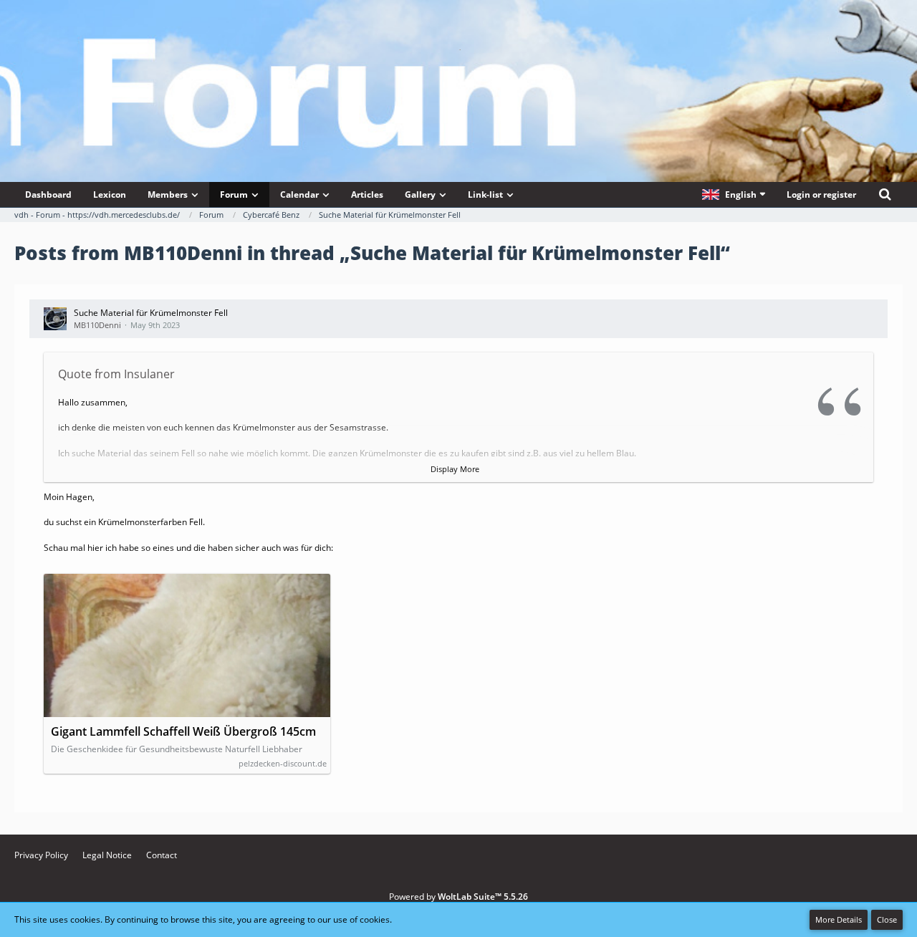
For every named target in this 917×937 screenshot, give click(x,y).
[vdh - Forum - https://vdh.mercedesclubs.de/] (458, 49)
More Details (838, 919)
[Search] (885, 194)
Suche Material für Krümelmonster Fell (151, 313)
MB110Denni (97, 324)
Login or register (821, 194)
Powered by (458, 896)
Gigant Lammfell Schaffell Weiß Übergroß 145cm (183, 731)
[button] (733, 194)
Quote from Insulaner (116, 374)
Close (887, 919)
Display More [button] (455, 468)
